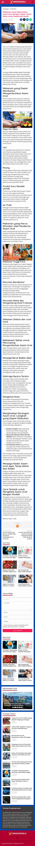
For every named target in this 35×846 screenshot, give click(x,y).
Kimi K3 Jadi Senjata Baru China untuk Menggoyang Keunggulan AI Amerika (22, 797)
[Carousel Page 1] (13, 707)
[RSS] (17, 526)
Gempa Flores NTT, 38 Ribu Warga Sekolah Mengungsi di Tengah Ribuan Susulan (22, 718)
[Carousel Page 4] (20, 707)
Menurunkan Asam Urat (18, 72)
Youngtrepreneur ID (18, 843)
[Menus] (2, 2)
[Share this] (21, 19)
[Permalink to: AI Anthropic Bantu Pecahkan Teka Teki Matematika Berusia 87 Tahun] (6, 791)
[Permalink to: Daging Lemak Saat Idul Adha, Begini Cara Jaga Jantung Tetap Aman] (10, 564)
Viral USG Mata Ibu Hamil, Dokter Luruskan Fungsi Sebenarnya (25, 585)
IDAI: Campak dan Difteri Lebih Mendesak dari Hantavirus (25, 570)
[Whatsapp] (30, 19)
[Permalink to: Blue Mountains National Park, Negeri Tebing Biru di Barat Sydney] (6, 782)
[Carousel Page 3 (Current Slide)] (17, 707)
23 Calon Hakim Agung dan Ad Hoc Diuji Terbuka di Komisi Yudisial (22, 762)
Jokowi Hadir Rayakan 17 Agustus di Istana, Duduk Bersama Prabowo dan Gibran (22, 727)
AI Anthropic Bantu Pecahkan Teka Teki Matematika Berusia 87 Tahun (22, 788)
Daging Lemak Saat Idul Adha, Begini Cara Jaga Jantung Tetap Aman (9, 570)
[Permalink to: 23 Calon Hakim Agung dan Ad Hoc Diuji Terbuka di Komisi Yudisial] (6, 764)
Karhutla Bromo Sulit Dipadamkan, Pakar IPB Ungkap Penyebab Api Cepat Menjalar (21, 736)
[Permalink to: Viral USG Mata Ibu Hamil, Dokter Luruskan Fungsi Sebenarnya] (25, 578)
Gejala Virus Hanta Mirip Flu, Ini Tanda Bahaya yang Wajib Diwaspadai (8, 585)
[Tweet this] (24, 19)
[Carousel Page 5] (22, 707)
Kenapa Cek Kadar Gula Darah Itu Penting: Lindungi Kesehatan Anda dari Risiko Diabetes (25, 535)
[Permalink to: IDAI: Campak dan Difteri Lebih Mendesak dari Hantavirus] (25, 564)
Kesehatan (5, 20)
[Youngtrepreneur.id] (18, 2)
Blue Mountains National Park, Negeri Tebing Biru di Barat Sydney (21, 780)
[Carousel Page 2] (15, 707)
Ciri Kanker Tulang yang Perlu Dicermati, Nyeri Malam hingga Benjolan (10, 556)
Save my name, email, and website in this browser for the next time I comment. (15, 626)
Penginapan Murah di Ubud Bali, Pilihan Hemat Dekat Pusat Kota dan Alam (21, 745)
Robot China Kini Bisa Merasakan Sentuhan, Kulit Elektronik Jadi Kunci (21, 753)
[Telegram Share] (27, 19)
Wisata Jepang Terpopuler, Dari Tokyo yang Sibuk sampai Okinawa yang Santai (16, 704)
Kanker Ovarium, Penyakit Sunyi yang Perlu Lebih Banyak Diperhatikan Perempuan (24, 556)
